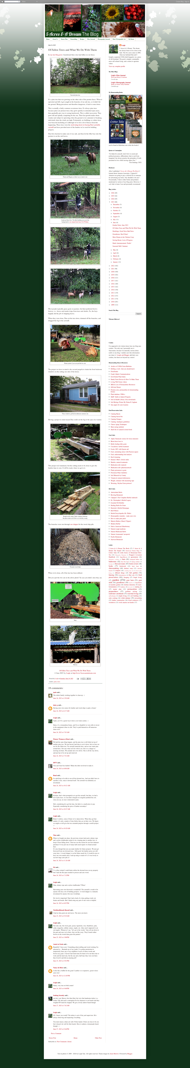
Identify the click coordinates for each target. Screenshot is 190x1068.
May (114, 250)
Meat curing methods (117, 427)
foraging (126, 577)
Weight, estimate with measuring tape (122, 481)
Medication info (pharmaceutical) (121, 467)
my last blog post (56, 55)
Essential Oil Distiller (117, 503)
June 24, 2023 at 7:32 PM (61, 875)
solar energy (125, 598)
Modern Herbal (115, 524)
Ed (54, 867)
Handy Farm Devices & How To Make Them (125, 379)
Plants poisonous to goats (118, 470)
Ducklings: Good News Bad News (123, 231)
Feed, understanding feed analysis (121, 454)
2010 (113, 302)
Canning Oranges (116, 419)
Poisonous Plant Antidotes (119, 473)
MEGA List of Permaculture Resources (123, 384)
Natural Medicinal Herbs (118, 531)
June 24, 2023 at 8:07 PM (61, 903)
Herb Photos (114, 511)
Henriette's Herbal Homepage (120, 508)
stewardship (138, 598)
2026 (113, 193)
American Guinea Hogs (132, 551)
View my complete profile (117, 66)
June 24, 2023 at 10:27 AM (61, 809)
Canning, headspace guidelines (120, 422)
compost (117, 570)
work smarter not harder (126, 602)
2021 (113, 269)
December (116, 204)
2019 (113, 275)
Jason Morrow (114, 1054)
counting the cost (128, 570)
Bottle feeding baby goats (119, 444)
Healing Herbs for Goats (118, 505)
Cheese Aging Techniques (119, 424)
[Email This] (81, 679)
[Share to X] (86, 679)
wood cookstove (133, 600)
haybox (131, 582)
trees (58, 682)
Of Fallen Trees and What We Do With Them (74, 670)
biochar (111, 564)
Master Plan (64, 39)
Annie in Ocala (58, 944)
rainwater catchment (116, 593)
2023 (113, 202)
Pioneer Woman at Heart (61, 739)
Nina (54, 835)
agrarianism (134, 557)
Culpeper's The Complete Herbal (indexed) (124, 497)
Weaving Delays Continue (119, 77)
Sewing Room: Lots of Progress (122, 240)
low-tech (130, 587)
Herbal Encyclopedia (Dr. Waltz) (121, 513)
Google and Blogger (123, 355)
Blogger (129, 1054)
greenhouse (120, 582)
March (115, 256)
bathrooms (112, 561)
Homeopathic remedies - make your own (123, 516)
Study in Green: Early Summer (120, 84)
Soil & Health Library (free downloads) (123, 399)
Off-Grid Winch (116, 387)
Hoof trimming (115, 457)
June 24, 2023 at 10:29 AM (61, 828)
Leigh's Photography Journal (121, 82)
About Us (55, 39)
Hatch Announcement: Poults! (122, 243)
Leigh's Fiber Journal (118, 75)
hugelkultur (138, 583)
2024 (113, 199)
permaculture (132, 589)
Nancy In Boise (58, 967)
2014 (113, 290)
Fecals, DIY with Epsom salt (120, 449)
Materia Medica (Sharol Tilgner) (121, 521)
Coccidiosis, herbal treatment (120, 446)
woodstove (112, 602)
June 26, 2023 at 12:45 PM (61, 976)
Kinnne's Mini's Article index (120, 460)
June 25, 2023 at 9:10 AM (61, 916)
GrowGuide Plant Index (118, 377)
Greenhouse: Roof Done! (120, 234)
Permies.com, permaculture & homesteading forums (124, 391)
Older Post (98, 1038)
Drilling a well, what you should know (123, 369)
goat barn (130, 580)
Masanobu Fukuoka (120, 555)
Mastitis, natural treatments (119, 462)
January (115, 262)
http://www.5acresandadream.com (84, 673)
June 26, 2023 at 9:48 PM (61, 988)
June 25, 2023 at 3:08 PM (61, 937)
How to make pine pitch (118, 518)
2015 (113, 287)
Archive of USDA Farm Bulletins (121, 366)
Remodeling (73, 39)
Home (48, 39)
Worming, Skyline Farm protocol (121, 483)
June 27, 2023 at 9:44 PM (61, 1029)
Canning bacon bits (117, 416)
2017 (113, 281)
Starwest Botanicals (117, 539)
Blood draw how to (117, 441)
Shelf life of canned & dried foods (121, 429)
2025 (113, 196)
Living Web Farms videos (119, 382)
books (111, 566)
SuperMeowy (123, 557)
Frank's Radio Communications (120, 374)
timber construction (118, 600)
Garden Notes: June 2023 (120, 225)
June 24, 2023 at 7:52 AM (61, 756)
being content (136, 562)
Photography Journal (104, 39)
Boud (55, 775)
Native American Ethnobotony (120, 526)
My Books (131, 39)
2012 (113, 296)
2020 (113, 272)
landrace (123, 587)
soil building (134, 596)
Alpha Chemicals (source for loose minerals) (124, 439)
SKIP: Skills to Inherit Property (121, 397)
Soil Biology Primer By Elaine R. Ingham (124, 402)
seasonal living (132, 593)
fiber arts (131, 575)
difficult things (120, 573)
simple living (122, 596)
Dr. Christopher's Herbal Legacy (121, 500)
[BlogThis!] (84, 679)
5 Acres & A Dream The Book (119, 548)
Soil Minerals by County (118, 475)
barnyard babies (134, 559)
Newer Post (52, 1038)
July (114, 219)
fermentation (122, 575)
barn (123, 559)
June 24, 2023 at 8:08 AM (61, 768)
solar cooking (113, 598)
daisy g (55, 705)
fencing (111, 575)
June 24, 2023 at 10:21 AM (61, 785)
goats (55, 682)
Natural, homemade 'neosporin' (120, 534)
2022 (113, 266)
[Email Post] (77, 678)
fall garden (133, 572)
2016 (113, 284)
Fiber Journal (91, 39)
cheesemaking (114, 568)
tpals (54, 692)
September (116, 213)
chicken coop (128, 568)
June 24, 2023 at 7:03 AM (61, 732)
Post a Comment (56, 1033)
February (116, 259)
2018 (113, 278)
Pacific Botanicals (116, 537)
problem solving (131, 591)
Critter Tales (113, 553)
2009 (113, 305)
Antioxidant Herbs (116, 492)
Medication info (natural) (118, 465)
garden (115, 579)
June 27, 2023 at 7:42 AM (61, 1005)
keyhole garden (115, 585)
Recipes (82, 39)
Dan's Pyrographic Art (119, 39)
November (116, 207)
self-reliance (112, 596)
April (115, 253)
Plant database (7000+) (118, 394)
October (115, 210)
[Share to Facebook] (88, 679)
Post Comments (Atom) (64, 1041)
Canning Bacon (115, 414)
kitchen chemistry (129, 585)
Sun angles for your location (119, 405)
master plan (117, 589)
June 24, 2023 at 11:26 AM (61, 860)
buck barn (135, 566)
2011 (113, 299)
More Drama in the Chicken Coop (123, 237)
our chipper (74, 524)
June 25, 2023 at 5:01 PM (61, 961)
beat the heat (125, 562)
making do (138, 587)
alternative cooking (114, 559)
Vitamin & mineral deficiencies (120, 478)
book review (133, 563)
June (114, 222)
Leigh (68, 673)
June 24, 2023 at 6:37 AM (61, 711)
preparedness (113, 591)
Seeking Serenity (59, 995)
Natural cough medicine (118, 529)
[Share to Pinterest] (90, 679)
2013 (113, 293)
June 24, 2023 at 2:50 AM (61, 698)
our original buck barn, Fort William (78, 222)
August (115, 216)
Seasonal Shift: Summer (120, 246)
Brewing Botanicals (117, 495)
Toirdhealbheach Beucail (61, 910)
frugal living (137, 577)
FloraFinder (114, 371)
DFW (55, 762)
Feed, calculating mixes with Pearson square (124, 452)
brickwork (123, 566)
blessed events (120, 563)
